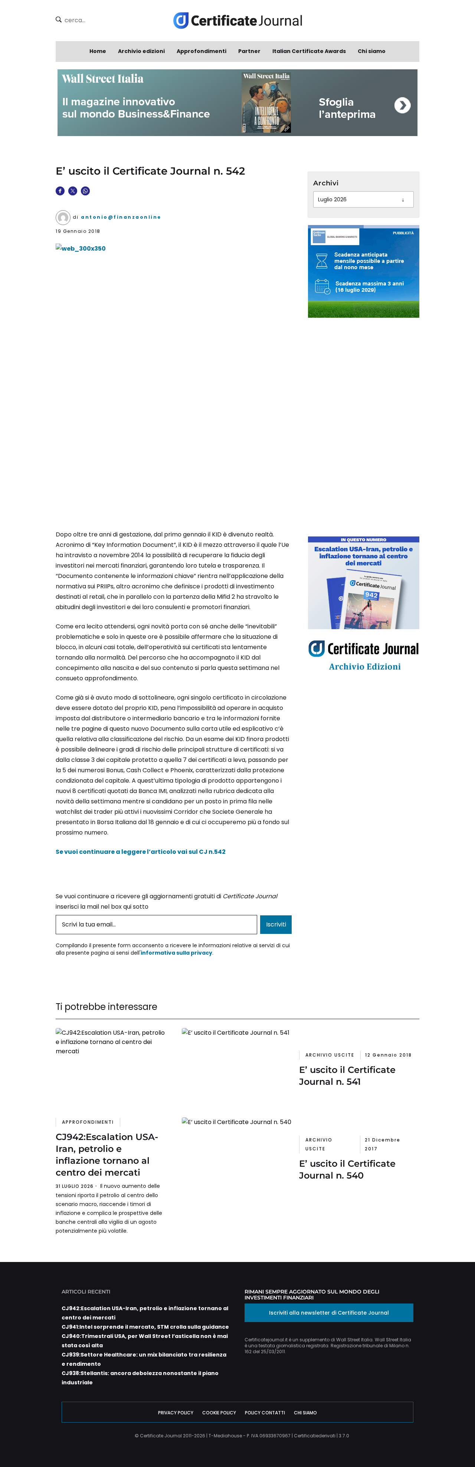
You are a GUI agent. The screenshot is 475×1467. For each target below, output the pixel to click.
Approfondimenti (201, 51)
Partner (249, 51)
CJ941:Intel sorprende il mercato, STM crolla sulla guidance (145, 1327)
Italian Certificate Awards (309, 51)
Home (97, 51)
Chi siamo (372, 51)
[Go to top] (445, 1442)
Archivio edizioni (141, 51)
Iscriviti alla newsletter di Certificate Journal (329, 1312)
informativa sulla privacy (176, 952)
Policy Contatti (265, 1413)
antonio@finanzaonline (121, 217)
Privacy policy (175, 1413)
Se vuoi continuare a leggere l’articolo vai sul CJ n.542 (141, 852)
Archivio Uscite (329, 1055)
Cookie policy (219, 1413)
